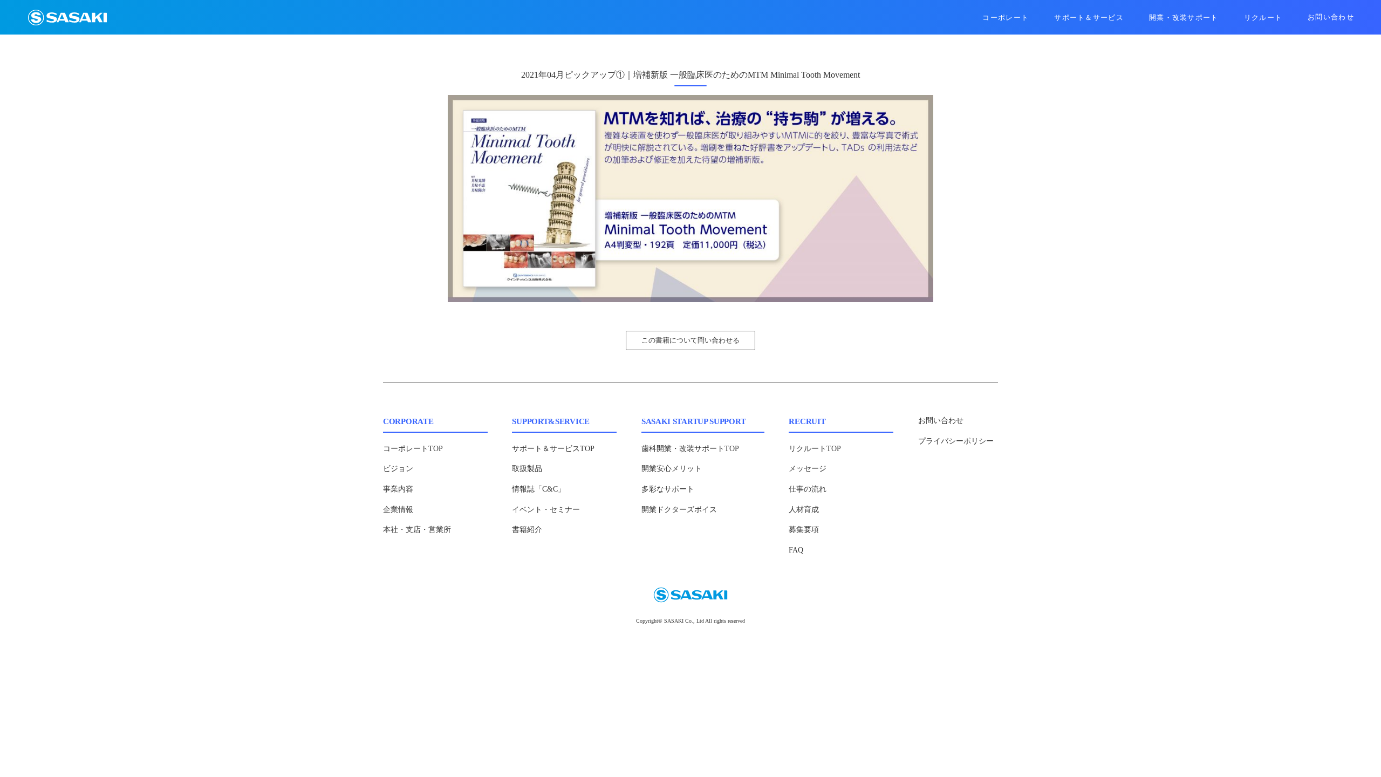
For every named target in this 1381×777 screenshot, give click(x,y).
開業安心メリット (671, 469)
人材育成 (804, 510)
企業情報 (398, 510)
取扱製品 (527, 469)
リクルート (1263, 17)
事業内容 (398, 489)
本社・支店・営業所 (417, 530)
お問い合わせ (1331, 17)
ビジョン (398, 469)
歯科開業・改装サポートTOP (690, 449)
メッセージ (807, 469)
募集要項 (804, 530)
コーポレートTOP (413, 449)
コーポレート (1005, 17)
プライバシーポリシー (956, 441)
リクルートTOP (815, 449)
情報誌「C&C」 (538, 489)
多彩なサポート (667, 489)
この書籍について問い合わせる (690, 340)
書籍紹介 (527, 530)
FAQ (796, 550)
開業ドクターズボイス (679, 510)
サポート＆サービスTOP (553, 449)
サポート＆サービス (1089, 17)
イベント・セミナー (546, 510)
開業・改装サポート (1184, 17)
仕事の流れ (807, 489)
